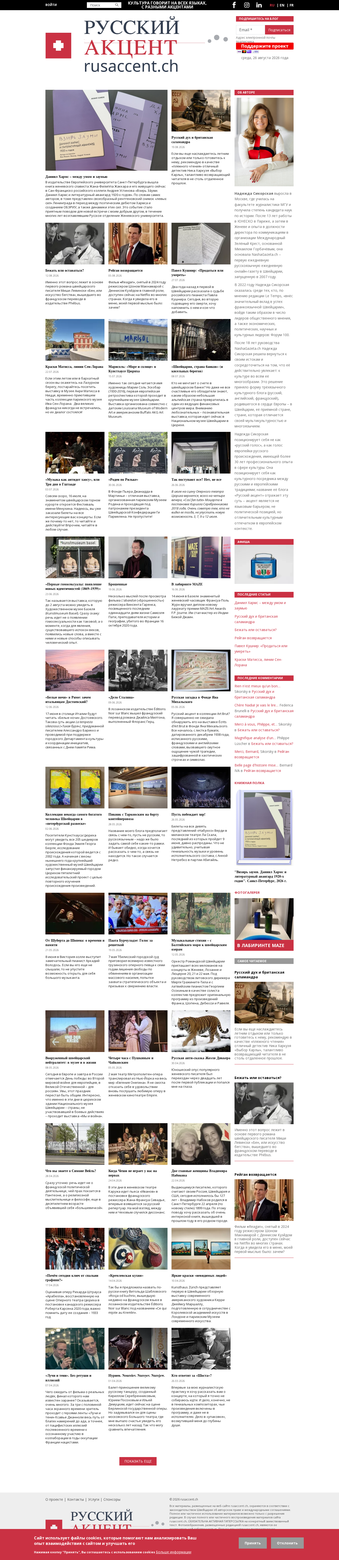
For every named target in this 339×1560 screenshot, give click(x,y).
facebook (234, 5)
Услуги (93, 1499)
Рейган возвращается (253, 638)
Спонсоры (111, 1499)
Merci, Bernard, (247, 751)
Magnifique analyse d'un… (255, 737)
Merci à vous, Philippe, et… (256, 724)
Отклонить (287, 1543)
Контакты (75, 1499)
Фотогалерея (247, 892)
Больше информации (173, 1552)
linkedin (259, 5)
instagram (246, 5)
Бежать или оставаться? (255, 629)
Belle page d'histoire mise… (256, 765)
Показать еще (138, 1461)
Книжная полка (249, 783)
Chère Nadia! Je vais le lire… (256, 705)
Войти (51, 5)
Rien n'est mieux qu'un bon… (257, 686)
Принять (253, 1543)
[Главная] (137, 44)
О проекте (54, 1499)
